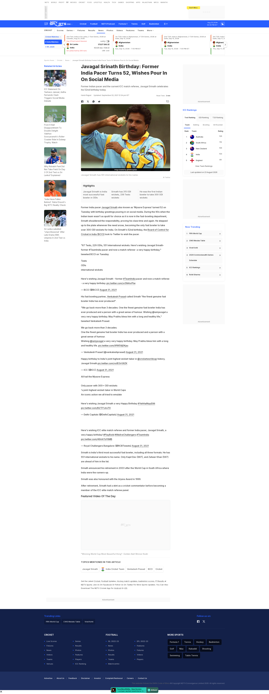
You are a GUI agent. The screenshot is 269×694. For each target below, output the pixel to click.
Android (117, 588)
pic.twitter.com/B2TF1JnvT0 (96, 408)
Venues (50, 664)
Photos (110, 30)
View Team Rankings (204, 166)
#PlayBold (108, 434)
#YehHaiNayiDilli (146, 403)
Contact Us (142, 678)
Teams (141, 30)
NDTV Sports (86, 585)
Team (187, 125)
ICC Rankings (194, 267)
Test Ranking (190, 117)
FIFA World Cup (195, 233)
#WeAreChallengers (125, 434)
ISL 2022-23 (113, 641)
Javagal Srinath (109, 207)
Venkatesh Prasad (116, 296)
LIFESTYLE (98, 2)
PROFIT (61, 2)
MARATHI (164, 2)
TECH (114, 2)
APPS (138, 2)
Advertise (48, 678)
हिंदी (67, 2)
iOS (125, 588)
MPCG (156, 2)
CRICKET (82, 2)
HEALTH (107, 2)
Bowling (206, 125)
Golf (143, 24)
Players (78, 659)
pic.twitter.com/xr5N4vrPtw (120, 283)
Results (91, 30)
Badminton (154, 24)
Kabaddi (193, 649)
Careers (130, 678)
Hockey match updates (127, 581)
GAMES (121, 2)
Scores (60, 30)
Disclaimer (85, 678)
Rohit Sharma (194, 275)
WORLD (54, 2)
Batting (196, 125)
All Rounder (218, 125)
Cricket (83, 24)
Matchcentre (113, 664)
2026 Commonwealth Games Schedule (201, 257)
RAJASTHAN (147, 2)
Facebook (107, 585)
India (198, 154)
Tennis (134, 24)
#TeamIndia (129, 278)
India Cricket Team (115, 569)
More (150, 30)
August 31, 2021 (108, 289)
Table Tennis (191, 655)
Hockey (200, 642)
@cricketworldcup (147, 358)
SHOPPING (130, 2)
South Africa (201, 143)
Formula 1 (123, 24)
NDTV (47, 2)
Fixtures (81, 30)
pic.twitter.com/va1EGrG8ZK (112, 363)
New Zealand (201, 149)
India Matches (52, 42)
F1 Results (159, 581)
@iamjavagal (97, 341)
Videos (119, 30)
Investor (97, 678)
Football (94, 24)
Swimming (175, 655)
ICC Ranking (80, 664)
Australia (199, 137)
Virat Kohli (193, 248)
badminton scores (146, 581)
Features (130, 30)
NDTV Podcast (108, 24)
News (101, 30)
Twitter (130, 585)
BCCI (150, 569)
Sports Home (49, 60)
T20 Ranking (218, 117)
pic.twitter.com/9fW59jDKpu (113, 345)
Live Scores (52, 641)
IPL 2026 (50, 47)
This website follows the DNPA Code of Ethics (151, 683)
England (199, 160)
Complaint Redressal (114, 678)
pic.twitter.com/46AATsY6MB (96, 439)
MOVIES (73, 2)
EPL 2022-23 (142, 641)
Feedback (73, 678)
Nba (181, 649)
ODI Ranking (204, 117)
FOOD (89, 2)
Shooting (206, 649)
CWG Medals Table (197, 241)
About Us (60, 678)
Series (70, 30)
